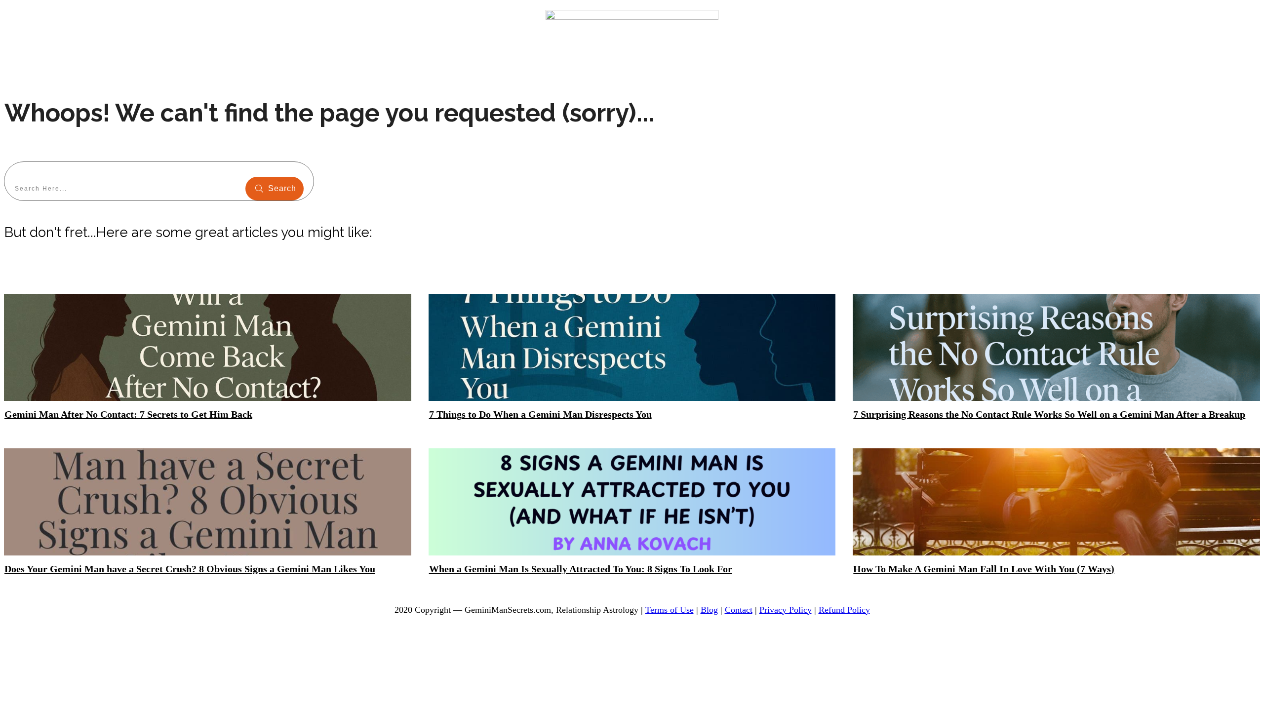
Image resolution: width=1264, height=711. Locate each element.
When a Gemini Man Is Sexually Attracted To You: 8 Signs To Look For (580, 568)
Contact (738, 610)
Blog (709, 610)
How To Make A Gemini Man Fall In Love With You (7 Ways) (983, 568)
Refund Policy (844, 610)
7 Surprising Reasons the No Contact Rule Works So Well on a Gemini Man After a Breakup (1049, 414)
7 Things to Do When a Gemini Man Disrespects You (540, 414)
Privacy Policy (785, 610)
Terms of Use (669, 610)
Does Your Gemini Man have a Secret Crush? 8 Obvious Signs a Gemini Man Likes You (189, 568)
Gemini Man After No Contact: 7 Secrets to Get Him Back (128, 414)
